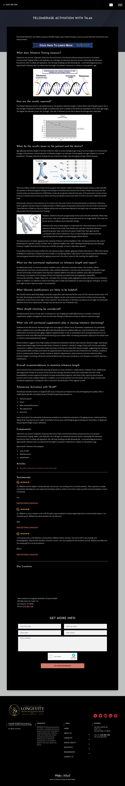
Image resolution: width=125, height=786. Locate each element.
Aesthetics (68, 747)
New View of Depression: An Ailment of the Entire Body (38, 468)
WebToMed (71, 779)
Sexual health (70, 743)
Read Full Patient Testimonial (27, 503)
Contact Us (68, 757)
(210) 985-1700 (28, 606)
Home (66, 728)
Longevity (68, 738)
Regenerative (69, 752)
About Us (68, 733)
